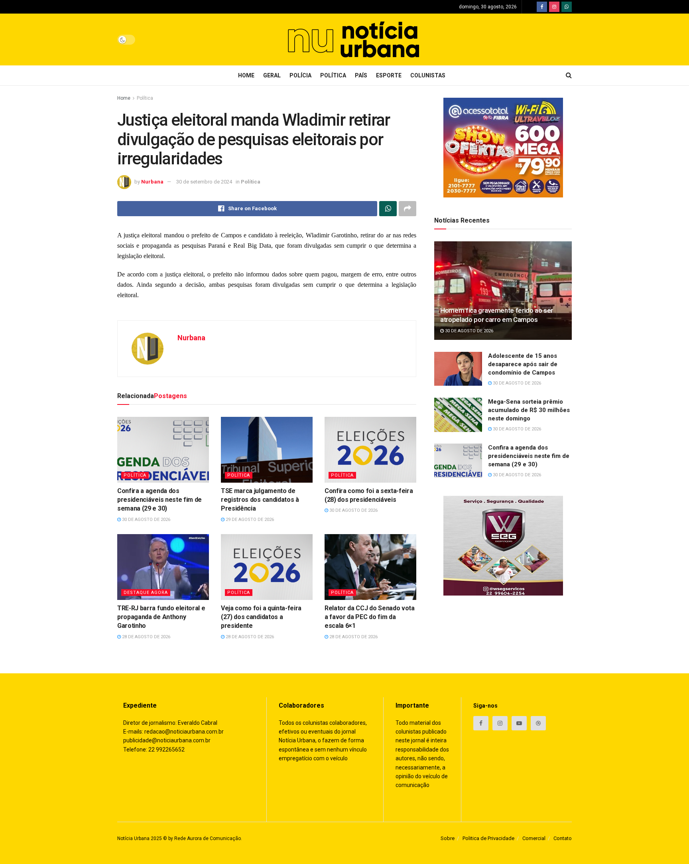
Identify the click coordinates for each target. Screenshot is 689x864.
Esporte (389, 75)
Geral (272, 75)
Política (333, 75)
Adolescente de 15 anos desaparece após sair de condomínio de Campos (522, 364)
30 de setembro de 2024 (204, 182)
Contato (562, 838)
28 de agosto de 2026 (145, 636)
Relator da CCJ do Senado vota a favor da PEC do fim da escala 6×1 (370, 617)
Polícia (300, 75)
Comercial (533, 838)
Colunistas (427, 75)
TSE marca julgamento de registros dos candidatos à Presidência (260, 500)
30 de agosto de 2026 (145, 519)
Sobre (448, 838)
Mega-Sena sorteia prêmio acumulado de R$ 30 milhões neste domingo (529, 410)
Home (246, 75)
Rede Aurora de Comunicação (207, 838)
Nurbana (152, 182)
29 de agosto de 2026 (249, 519)
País (361, 75)
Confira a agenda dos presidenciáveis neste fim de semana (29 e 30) (159, 500)
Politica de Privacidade (488, 838)
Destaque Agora (146, 592)
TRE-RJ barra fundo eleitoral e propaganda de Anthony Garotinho (161, 617)
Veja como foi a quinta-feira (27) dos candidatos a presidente (261, 617)
